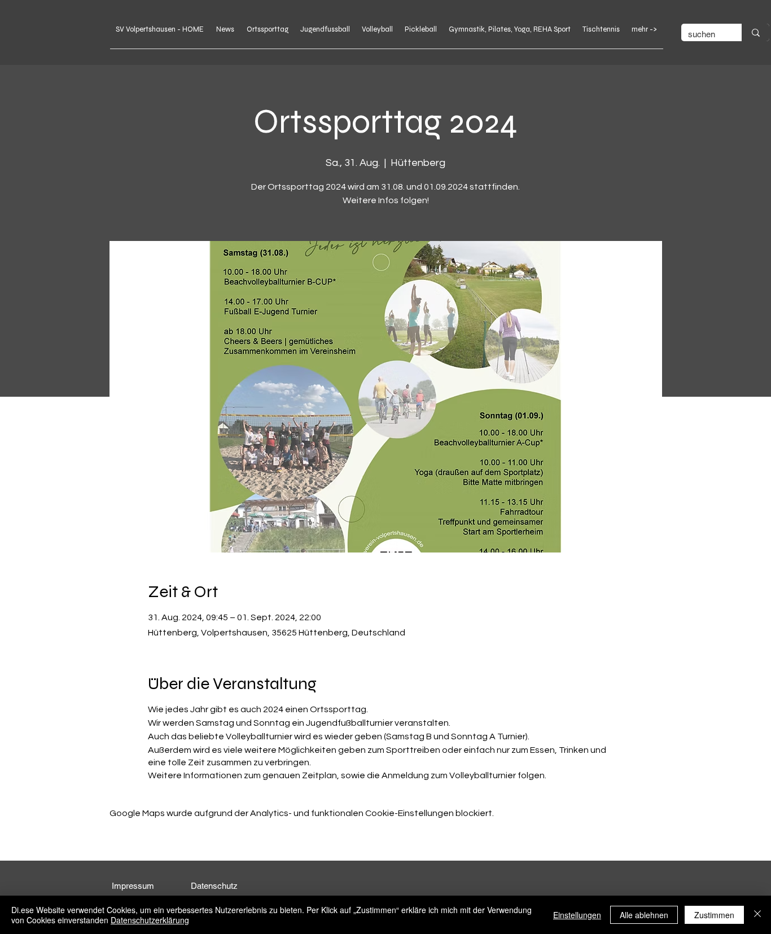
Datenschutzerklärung (150, 920)
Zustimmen (714, 914)
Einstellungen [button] (577, 914)
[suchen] (755, 32)
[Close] (757, 915)
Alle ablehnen (644, 914)
